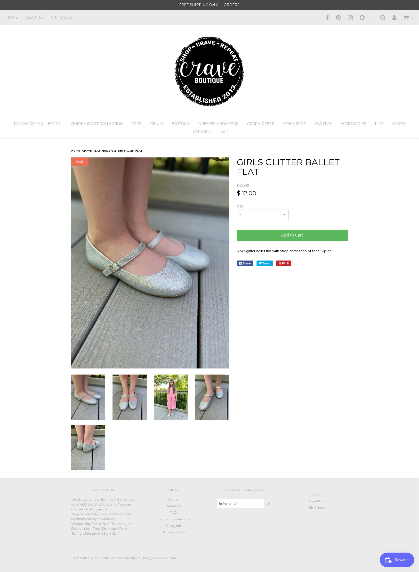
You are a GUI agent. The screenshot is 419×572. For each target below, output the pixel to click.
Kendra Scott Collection (96, 124)
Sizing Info (174, 525)
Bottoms (181, 124)
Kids (379, 124)
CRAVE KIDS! (91, 150)
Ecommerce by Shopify (125, 558)
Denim (156, 124)
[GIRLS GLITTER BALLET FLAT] (88, 397)
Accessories (353, 124)
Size (240, 206)
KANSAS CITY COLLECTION (38, 124)
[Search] (380, 17)
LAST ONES (201, 132)
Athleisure (294, 124)
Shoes (398, 124)
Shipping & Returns (174, 519)
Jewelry (323, 124)
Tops (136, 124)
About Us (34, 17)
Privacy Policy (174, 532)
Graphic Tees (260, 124)
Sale (224, 132)
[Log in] (391, 17)
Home (12, 17)
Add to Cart (292, 235)
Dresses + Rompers (218, 124)
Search (173, 499)
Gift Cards (62, 17)
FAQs (174, 512)
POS (98, 558)
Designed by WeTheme (160, 558)
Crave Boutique (82, 558)
